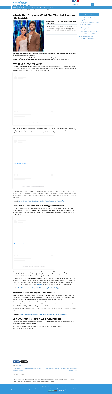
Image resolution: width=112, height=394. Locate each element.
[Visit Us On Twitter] (75, 1)
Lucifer (53, 23)
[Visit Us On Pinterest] (78, 1)
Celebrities (31, 7)
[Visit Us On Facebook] (73, 1)
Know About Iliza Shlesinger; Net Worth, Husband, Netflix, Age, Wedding (43, 314)
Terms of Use (39, 389)
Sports (46, 7)
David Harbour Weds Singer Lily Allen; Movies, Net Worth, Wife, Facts (40, 288)
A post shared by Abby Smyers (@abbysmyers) (33, 266)
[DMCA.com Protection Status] (52, 390)
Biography (22, 7)
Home (14, 7)
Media (39, 7)
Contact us (54, 7)
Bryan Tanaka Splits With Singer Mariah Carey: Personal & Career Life (41, 201)
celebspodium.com (51, 387)
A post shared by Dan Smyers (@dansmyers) (33, 122)
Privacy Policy (49, 389)
